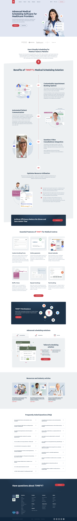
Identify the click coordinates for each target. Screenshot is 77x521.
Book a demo (44, 501)
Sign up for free (44, 497)
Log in (43, 498)
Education (22, 505)
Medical (22, 509)
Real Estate (22, 502)
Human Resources (23, 504)
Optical (22, 513)
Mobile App (43, 508)
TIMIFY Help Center (34, 510)
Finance (22, 501)
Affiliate (54, 507)
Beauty (22, 508)
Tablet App (43, 507)
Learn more (18, 317)
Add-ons (33, 498)
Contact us (16, 25)
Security (33, 501)
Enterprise (33, 1)
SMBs (22, 497)
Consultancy (23, 512)
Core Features (34, 497)
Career (54, 498)
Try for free (61, 1)
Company (54, 497)
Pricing (29, 1)
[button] (12, 350)
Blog (53, 501)
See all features (38, 295)
